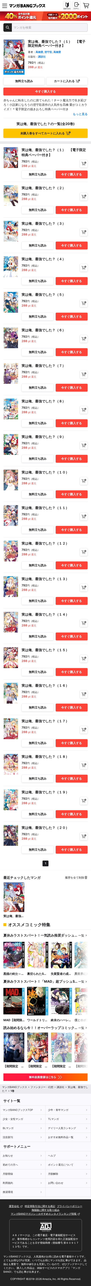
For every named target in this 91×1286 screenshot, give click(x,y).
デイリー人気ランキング (62, 1128)
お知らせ (8, 1155)
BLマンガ (8, 1128)
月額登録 (8, 1173)
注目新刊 (8, 1137)
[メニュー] (4, 5)
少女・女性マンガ (13, 1119)
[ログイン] (76, 5)
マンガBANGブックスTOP (18, 1109)
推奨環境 (8, 1192)
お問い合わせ (55, 1182)
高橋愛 (39, 52)
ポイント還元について (60, 1164)
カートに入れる (64, 81)
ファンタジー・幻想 (41, 1087)
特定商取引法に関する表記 (40, 1206)
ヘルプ (52, 1155)
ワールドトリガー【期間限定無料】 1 (37, 1020)
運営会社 (14, 1206)
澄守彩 (48, 52)
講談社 (42, 56)
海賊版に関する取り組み (45, 1210)
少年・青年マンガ (58, 1109)
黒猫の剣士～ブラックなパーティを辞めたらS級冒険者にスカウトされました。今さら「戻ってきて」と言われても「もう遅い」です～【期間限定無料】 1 (13, 974)
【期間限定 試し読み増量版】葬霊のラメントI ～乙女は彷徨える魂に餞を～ (13, 1066)
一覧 (81, 935)
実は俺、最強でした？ (13, 916)
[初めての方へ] (67, 5)
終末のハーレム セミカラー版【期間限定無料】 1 (61, 1020)
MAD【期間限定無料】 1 (12, 1020)
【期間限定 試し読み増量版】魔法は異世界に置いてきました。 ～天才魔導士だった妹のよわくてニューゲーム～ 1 (61, 1066)
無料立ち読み (24, 81)
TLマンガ (53, 1119)
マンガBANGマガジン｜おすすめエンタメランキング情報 (44, 1213)
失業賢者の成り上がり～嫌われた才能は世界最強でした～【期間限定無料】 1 (61, 974)
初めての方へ (10, 1164)
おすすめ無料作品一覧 (60, 1137)
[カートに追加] (84, 164)
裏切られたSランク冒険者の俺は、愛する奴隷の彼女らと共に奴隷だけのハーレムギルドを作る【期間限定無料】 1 (37, 974)
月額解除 (53, 1173)
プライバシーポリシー (69, 1206)
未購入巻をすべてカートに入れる (42, 133)
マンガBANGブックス (14, 1087)
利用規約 (8, 1182)
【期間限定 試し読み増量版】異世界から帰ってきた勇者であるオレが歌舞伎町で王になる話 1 (37, 1066)
